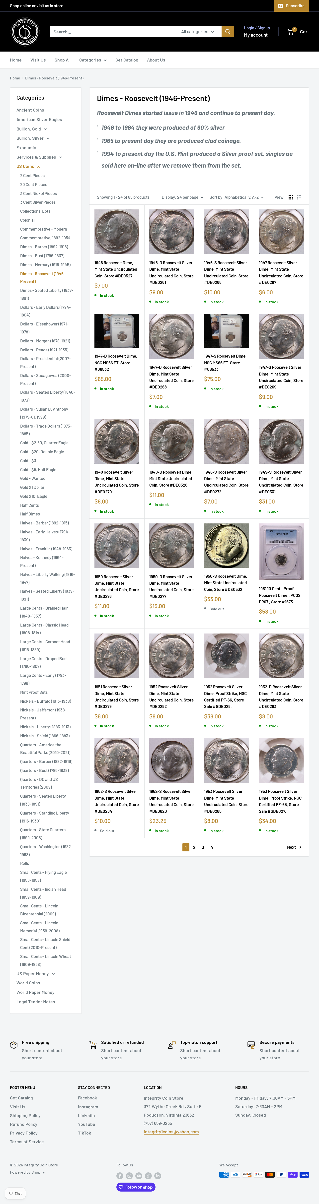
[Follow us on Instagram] (129, 1175)
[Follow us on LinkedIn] (157, 1175)
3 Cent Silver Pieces (38, 201)
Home (16, 60)
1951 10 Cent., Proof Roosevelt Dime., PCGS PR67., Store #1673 (280, 595)
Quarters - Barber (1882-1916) (46, 761)
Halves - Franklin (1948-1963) (46, 548)
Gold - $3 (28, 460)
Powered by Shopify (27, 1172)
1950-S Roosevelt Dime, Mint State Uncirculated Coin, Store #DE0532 (225, 582)
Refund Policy (23, 1124)
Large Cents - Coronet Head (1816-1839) (45, 645)
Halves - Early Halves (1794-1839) (45, 535)
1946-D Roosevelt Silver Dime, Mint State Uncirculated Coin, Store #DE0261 (171, 272)
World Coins (28, 982)
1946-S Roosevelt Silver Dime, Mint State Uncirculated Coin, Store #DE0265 (226, 272)
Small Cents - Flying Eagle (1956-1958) (43, 876)
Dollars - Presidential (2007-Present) (45, 362)
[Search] (228, 31)
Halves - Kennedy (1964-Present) (42, 561)
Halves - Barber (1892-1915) (44, 522)
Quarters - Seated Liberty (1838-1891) (43, 799)
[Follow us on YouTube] (138, 1175)
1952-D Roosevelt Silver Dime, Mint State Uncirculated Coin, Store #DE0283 (281, 696)
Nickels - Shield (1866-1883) (45, 735)
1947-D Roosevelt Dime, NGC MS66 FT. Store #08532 (115, 362)
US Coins (25, 166)
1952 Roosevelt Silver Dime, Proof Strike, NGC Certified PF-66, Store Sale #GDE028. (225, 696)
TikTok (84, 1133)
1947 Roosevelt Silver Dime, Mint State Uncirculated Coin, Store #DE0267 (281, 272)
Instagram (88, 1106)
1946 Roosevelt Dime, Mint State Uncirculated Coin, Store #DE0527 (115, 269)
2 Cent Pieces (32, 175)
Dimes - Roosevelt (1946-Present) (54, 77)
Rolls (24, 863)
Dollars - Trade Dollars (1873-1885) (46, 429)
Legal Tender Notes (35, 1001)
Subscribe (295, 5)
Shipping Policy (25, 1115)
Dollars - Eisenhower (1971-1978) (44, 327)
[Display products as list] (299, 197)
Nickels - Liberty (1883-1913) (45, 726)
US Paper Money (33, 973)
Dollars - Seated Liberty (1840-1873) (47, 395)
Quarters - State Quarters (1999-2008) (43, 833)
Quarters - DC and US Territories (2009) (39, 783)
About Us (156, 60)
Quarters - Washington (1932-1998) (46, 850)
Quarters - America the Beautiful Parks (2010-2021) (45, 748)
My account (256, 35)
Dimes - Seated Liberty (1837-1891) (46, 294)
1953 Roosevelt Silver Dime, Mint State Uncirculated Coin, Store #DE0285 (226, 801)
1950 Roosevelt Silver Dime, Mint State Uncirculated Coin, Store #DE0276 (116, 586)
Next (291, 846)
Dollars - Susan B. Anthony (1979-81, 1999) (44, 412)
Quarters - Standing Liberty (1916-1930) (44, 816)
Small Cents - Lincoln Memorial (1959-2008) (40, 926)
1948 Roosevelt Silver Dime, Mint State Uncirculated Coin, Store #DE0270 (116, 481)
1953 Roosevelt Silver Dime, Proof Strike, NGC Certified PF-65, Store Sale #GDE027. (280, 801)
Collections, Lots (35, 210)
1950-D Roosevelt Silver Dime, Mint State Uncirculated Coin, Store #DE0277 (171, 586)
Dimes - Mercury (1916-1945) (45, 264)
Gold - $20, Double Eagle (42, 451)
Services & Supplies (36, 157)
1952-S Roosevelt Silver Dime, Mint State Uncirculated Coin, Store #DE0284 (116, 801)
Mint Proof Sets (34, 692)
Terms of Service (27, 1141)
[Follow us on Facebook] (119, 1175)
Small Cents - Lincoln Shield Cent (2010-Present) (45, 943)
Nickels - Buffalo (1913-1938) (45, 700)
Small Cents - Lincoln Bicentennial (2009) (39, 909)
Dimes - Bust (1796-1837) (42, 255)
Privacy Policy (24, 1133)
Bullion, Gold (29, 128)
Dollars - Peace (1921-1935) (44, 349)
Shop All (63, 60)
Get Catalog (126, 60)
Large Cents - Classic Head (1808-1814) (44, 628)
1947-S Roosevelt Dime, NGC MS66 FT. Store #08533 (225, 362)
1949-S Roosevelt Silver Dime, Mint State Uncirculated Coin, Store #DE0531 (281, 481)
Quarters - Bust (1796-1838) (44, 770)
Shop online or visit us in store (36, 5)
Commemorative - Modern (43, 228)
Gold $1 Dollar (32, 487)
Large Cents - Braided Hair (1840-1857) (44, 611)
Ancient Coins (30, 110)
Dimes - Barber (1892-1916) (44, 246)
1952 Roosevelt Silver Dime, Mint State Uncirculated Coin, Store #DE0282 (171, 696)
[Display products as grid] (291, 197)
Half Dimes (30, 513)
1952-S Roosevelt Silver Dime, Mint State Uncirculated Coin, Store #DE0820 (171, 801)
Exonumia (26, 147)
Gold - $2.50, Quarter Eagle (44, 442)
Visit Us (38, 60)
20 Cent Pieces (33, 184)
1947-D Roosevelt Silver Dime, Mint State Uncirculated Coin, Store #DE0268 (171, 377)
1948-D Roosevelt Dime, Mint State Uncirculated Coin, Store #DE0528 (171, 478)
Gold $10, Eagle (33, 496)
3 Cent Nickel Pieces (38, 193)
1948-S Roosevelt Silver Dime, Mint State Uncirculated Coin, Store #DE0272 (226, 481)
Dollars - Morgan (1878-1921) (45, 340)
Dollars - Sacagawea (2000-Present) (45, 379)
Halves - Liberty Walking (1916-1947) (47, 578)
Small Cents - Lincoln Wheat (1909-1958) (45, 960)
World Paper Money (35, 992)
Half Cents (29, 505)
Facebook (87, 1097)
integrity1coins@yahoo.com (171, 1131)
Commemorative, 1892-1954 (45, 237)
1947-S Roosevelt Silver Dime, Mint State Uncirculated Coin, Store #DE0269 (281, 377)
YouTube (86, 1124)
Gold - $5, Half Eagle (38, 469)
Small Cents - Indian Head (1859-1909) (43, 893)
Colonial (27, 219)
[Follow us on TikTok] (148, 1175)
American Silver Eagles (39, 119)
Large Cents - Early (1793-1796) (43, 679)
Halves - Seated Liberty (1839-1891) (47, 594)
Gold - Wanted (32, 478)
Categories (90, 60)
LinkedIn (86, 1115)
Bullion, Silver (30, 138)
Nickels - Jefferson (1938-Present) (43, 713)
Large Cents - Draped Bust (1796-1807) (44, 662)
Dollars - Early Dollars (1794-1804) (45, 311)
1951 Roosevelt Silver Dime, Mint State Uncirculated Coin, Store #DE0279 (116, 696)
